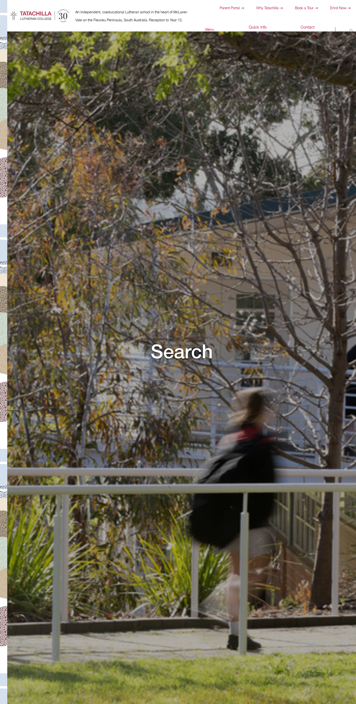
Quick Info (258, 27)
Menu (209, 29)
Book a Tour (304, 8)
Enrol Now (338, 8)
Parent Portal (230, 8)
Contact (308, 27)
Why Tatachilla (267, 8)
